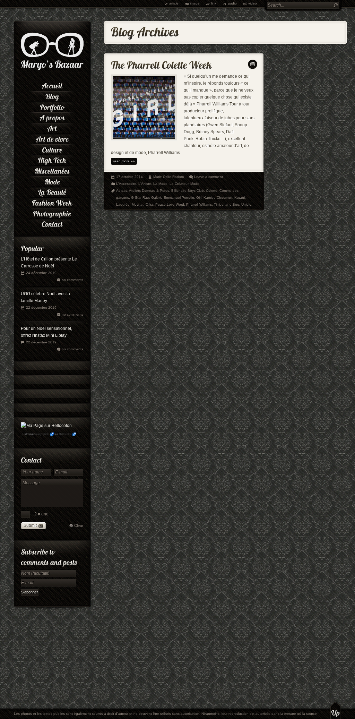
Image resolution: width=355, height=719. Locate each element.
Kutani (239, 197)
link (213, 3)
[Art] (52, 127)
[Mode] (52, 181)
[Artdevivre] (52, 138)
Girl (198, 197)
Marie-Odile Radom (168, 177)
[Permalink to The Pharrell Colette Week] (161, 63)
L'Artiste (144, 184)
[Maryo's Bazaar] (52, 69)
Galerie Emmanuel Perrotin (172, 197)
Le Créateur (179, 184)
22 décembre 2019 (41, 307)
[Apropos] (52, 117)
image (195, 3)
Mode (194, 184)
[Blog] (52, 96)
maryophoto (42, 434)
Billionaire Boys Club (187, 190)
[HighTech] (52, 159)
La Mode (160, 184)
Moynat (138, 204)
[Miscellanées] (52, 170)
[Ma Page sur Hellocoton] (46, 425)
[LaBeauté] (52, 191)
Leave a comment (208, 177)
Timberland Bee (226, 204)
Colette (211, 190)
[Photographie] (52, 212)
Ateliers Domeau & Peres (149, 190)
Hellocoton (65, 434)
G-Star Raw (140, 197)
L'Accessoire (126, 184)
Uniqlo (246, 204)
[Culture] (52, 149)
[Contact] (52, 223)
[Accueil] (52, 85)
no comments (72, 280)
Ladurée (123, 204)
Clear (78, 525)
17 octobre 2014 (129, 177)
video (252, 3)
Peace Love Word (169, 204)
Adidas (121, 190)
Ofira (149, 204)
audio (232, 3)
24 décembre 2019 (41, 273)
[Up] (335, 710)
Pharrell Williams (199, 204)
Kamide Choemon (218, 197)
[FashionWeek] (52, 202)
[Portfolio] (52, 106)
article (174, 3)
